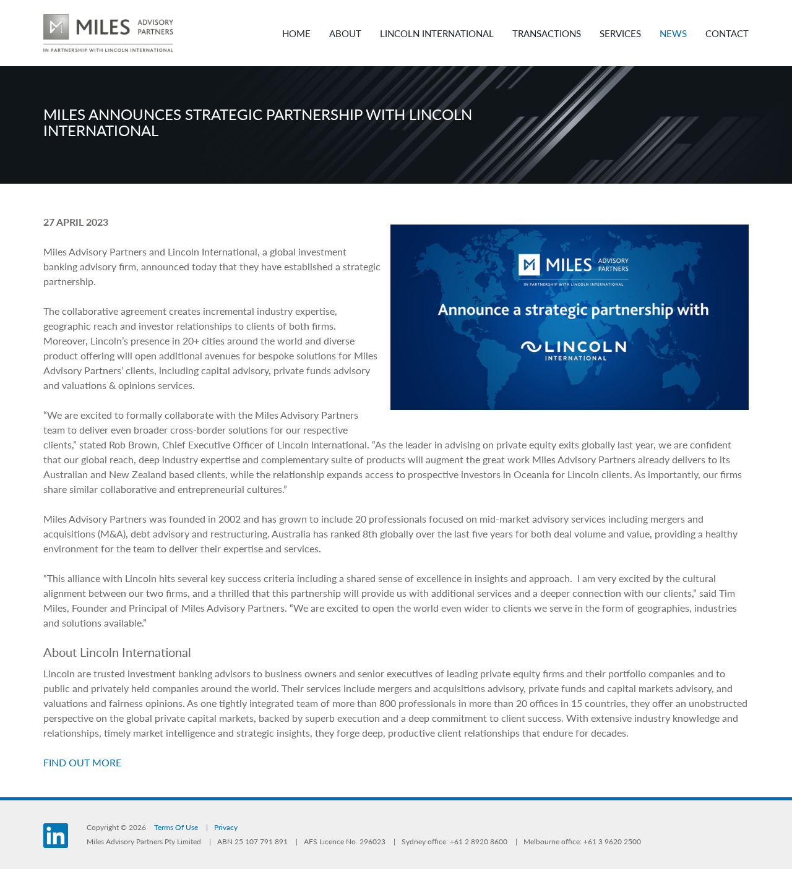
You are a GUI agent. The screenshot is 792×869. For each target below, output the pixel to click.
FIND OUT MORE (82, 762)
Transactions (546, 33)
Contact (727, 33)
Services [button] (620, 33)
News (673, 33)
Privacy (226, 827)
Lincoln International (437, 33)
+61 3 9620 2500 (612, 841)
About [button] (345, 33)
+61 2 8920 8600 (478, 841)
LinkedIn (55, 835)
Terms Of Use (176, 827)
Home (296, 33)
